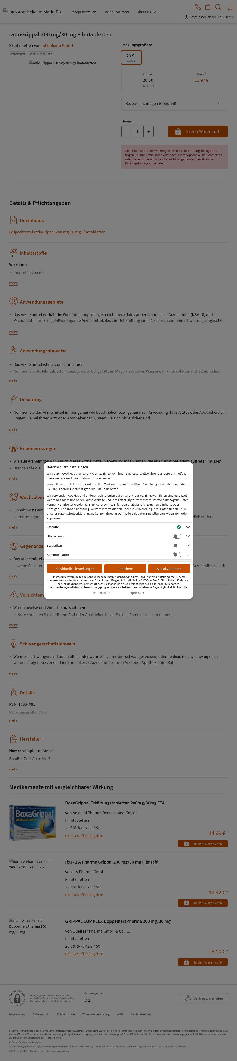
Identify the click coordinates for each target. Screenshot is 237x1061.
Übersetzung (55, 536)
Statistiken (54, 545)
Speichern (125, 568)
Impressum (136, 593)
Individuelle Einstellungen (74, 568)
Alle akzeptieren (169, 568)
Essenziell (54, 527)
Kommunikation (58, 555)
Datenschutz (101, 593)
